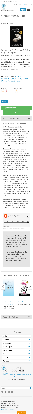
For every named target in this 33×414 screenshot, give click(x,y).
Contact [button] (6, 357)
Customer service (7, 410)
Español (4, 79)
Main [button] (5, 336)
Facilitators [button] (7, 350)
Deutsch (18, 76)
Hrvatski (18, 79)
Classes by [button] (7, 343)
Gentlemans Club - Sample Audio (19, 228)
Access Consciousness (7, 228)
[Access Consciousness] (3, 7)
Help (19, 4)
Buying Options (9, 108)
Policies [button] (6, 361)
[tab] (16, 336)
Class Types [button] (7, 347)
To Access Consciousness (10, 1)
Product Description (11, 118)
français (11, 79)
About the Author (10, 317)
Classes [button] (6, 340)
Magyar (4, 81)
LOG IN (15, 4)
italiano (25, 79)
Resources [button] (7, 354)
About (4, 101)
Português (12, 81)
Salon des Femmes (24, 302)
